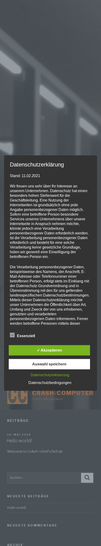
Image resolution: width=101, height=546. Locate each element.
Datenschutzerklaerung (50, 375)
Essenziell (26, 336)
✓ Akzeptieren (49, 350)
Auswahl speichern (49, 364)
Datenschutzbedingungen (49, 382)
